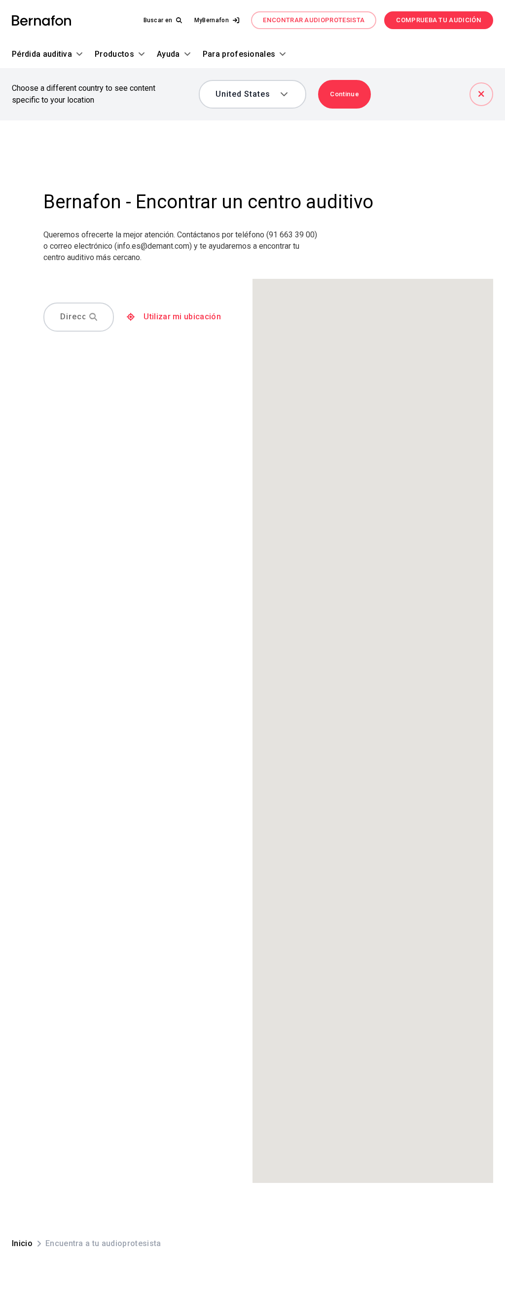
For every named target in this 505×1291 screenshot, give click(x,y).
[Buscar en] (93, 317)
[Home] (41, 20)
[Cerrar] (481, 94)
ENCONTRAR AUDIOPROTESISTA (313, 20)
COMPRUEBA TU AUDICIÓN (438, 20)
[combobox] (246, 94)
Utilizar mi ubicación (182, 316)
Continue (344, 94)
